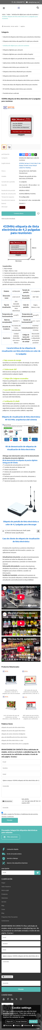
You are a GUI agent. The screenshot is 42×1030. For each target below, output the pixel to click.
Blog (3, 905)
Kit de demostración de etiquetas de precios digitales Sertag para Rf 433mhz (20, 462)
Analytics (17, 1025)
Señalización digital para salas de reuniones (25, 14)
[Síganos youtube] (4, 999)
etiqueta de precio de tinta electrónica (13, 727)
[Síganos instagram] (21, 999)
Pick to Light (5, 890)
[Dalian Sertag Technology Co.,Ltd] (21, 8)
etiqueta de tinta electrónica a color (12, 740)
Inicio (3, 14)
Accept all (33, 1021)
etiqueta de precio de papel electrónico (13, 731)
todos (8, 14)
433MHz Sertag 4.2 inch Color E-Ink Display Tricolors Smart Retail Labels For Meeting (29, 166)
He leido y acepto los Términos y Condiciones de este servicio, (20, 815)
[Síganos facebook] (8, 999)
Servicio (4, 902)
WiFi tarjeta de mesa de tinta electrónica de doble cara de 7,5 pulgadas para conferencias (30, 717)
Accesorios (8, 801)
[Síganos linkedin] (12, 999)
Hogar (3, 883)
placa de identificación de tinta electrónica (14, 737)
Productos (5, 894)
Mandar (9, 820)
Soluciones (5, 898)
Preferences (27, 1025)
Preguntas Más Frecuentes (10, 917)
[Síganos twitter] (16, 999)
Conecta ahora (18, 213)
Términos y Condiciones (8, 816)
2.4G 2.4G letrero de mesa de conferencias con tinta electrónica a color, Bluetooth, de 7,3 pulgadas (11, 717)
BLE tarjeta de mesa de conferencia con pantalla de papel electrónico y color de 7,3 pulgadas (31, 692)
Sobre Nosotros (6, 887)
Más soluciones (12, 837)
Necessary (8, 1025)
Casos (3, 909)
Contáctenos (5, 921)
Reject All (10, 1021)
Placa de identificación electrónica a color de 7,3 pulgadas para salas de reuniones (11, 692)
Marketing (37, 1025)
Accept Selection (21, 1021)
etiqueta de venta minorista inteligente (13, 734)
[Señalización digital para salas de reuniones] (22, 207)
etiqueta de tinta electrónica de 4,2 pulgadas (15, 744)
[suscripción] (37, 872)
